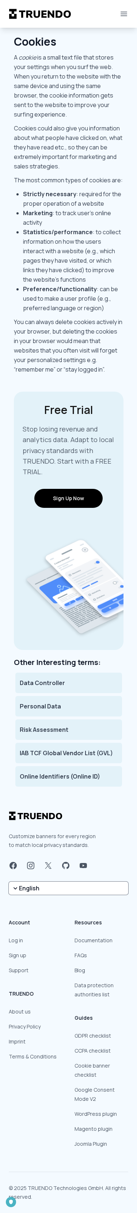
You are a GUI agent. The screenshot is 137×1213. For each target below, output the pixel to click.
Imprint (17, 1041)
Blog (80, 970)
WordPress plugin (96, 1113)
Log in (16, 940)
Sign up (17, 955)
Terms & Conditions (33, 1056)
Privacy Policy (25, 1026)
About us (20, 1011)
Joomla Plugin (91, 1143)
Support (18, 970)
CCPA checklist (93, 1050)
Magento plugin (94, 1128)
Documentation (94, 940)
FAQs (81, 955)
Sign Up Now (68, 498)
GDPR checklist (93, 1035)
